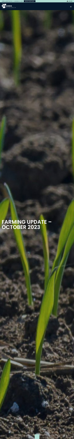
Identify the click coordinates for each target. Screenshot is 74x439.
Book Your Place (29, 1)
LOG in (70, 1)
